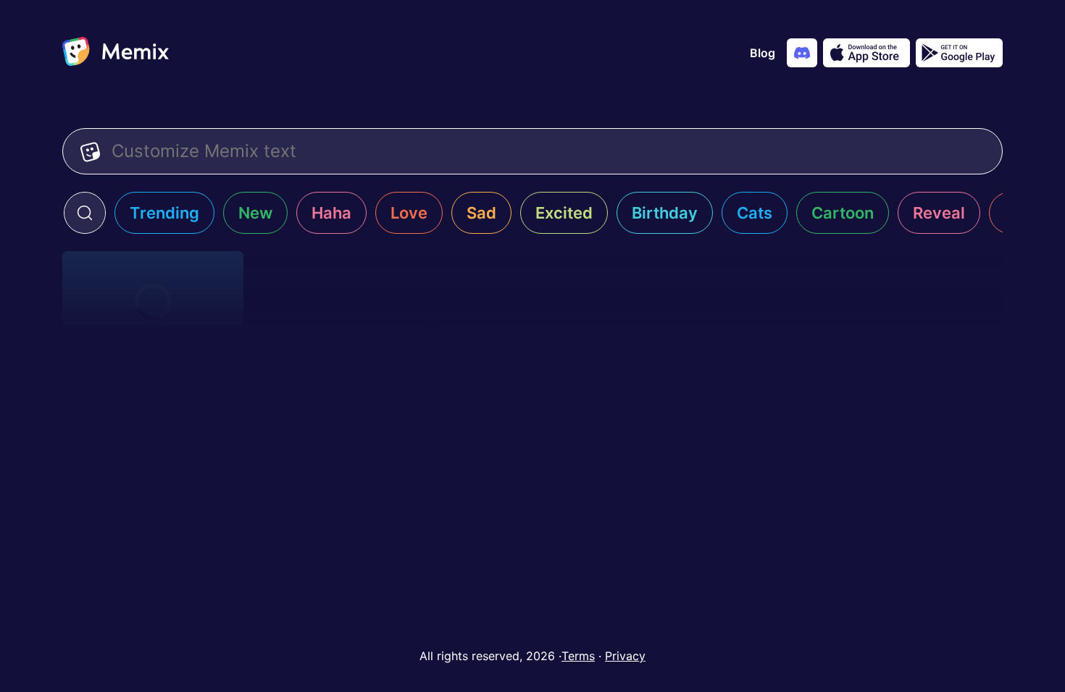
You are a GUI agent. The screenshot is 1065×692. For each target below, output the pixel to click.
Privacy (625, 656)
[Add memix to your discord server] (802, 52)
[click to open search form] (84, 213)
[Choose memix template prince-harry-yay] (152, 302)
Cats (754, 212)
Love (408, 212)
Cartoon (842, 212)
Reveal (939, 212)
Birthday (665, 212)
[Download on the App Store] (866, 52)
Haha (331, 212)
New (255, 212)
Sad (481, 212)
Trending (164, 212)
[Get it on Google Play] (959, 52)
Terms (578, 656)
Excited (564, 212)
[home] (115, 53)
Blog (762, 53)
